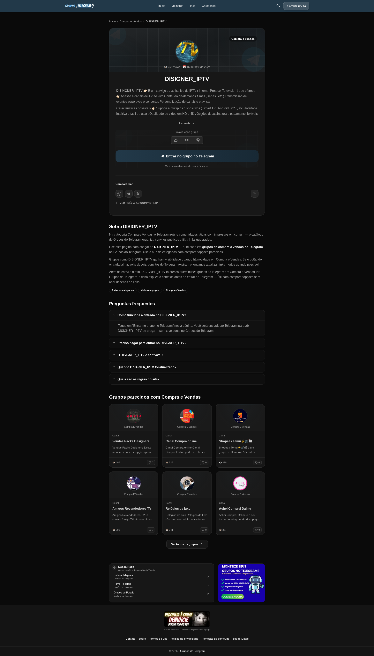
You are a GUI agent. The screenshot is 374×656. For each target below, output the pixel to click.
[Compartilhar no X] (138, 194)
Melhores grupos (150, 290)
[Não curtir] (198, 140)
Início (161, 5)
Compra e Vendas (131, 21)
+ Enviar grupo (296, 5)
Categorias (209, 5)
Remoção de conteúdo (215, 638)
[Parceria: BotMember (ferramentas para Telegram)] (241, 583)
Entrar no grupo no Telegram (190, 156)
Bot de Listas (241, 638)
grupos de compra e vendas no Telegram (232, 247)
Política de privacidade (184, 638)
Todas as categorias (123, 290)
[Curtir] (176, 140)
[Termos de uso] (187, 619)
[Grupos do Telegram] (79, 6)
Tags (193, 5)
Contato (130, 638)
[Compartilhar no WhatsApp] (119, 194)
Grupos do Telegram (193, 650)
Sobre (142, 638)
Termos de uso (158, 638)
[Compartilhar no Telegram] (129, 194)
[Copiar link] (254, 194)
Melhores (177, 5)
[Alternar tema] (278, 5)
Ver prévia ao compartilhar (140, 203)
